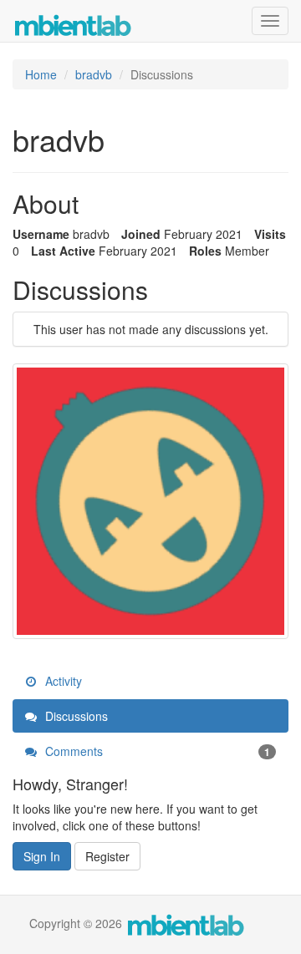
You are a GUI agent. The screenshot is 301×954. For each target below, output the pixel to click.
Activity (62, 680)
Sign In (41, 856)
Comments (156, 751)
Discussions (75, 716)
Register (107, 856)
